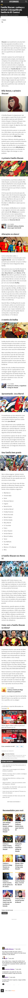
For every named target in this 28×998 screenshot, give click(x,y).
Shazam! (4, 913)
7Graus (13, 990)
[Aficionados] (14, 1)
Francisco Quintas (9, 753)
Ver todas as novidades (13, 801)
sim (17, 746)
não (22, 746)
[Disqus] (14, 965)
